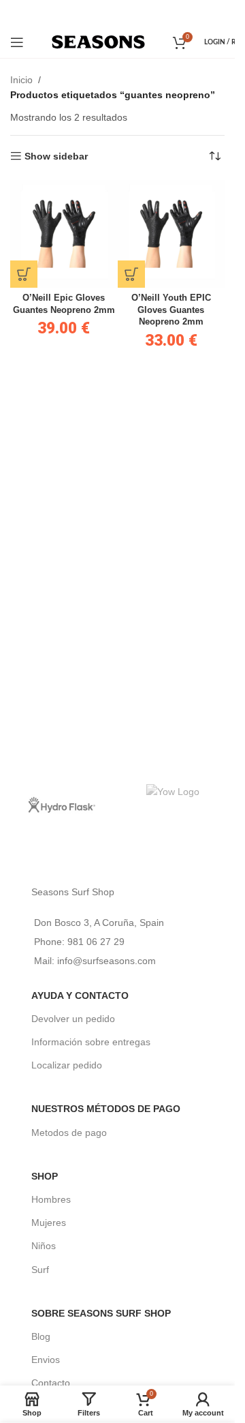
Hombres (51, 1199)
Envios (45, 1359)
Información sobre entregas (90, 1041)
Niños (43, 1245)
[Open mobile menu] (17, 42)
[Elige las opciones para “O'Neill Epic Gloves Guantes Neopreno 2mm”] (23, 274)
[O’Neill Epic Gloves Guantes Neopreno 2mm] (64, 234)
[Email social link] (116, 12)
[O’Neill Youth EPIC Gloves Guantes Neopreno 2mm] (171, 234)
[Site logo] (98, 40)
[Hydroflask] (61, 804)
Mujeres (48, 1222)
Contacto (50, 1382)
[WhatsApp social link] (136, 12)
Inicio (21, 79)
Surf (40, 1269)
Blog (40, 1336)
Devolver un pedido (73, 1018)
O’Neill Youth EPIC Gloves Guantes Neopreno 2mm (171, 310)
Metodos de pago (69, 1132)
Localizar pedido (66, 1065)
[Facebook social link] (98, 12)
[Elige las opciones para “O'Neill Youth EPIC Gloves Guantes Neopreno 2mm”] (131, 274)
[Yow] (174, 804)
